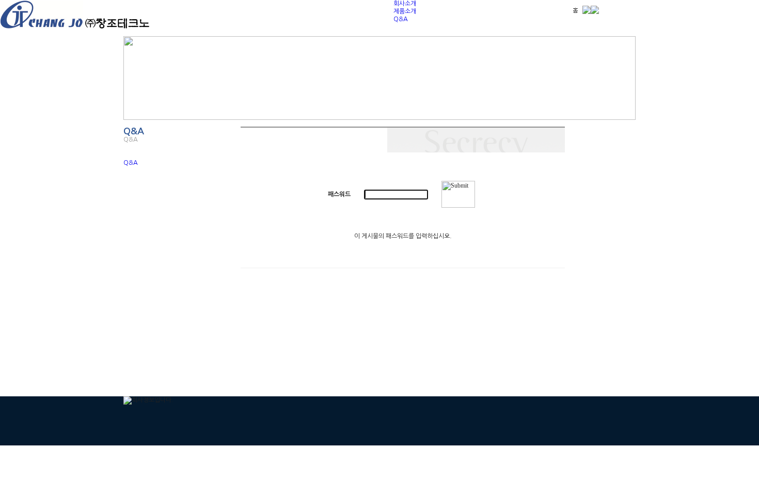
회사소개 (404, 4)
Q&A (400, 19)
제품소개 (404, 11)
